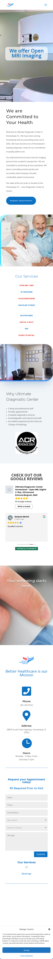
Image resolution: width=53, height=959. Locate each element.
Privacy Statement (26, 956)
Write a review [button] (24, 506)
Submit (40, 854)
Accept (26, 950)
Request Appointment (21, 201)
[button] (49, 929)
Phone (26, 701)
